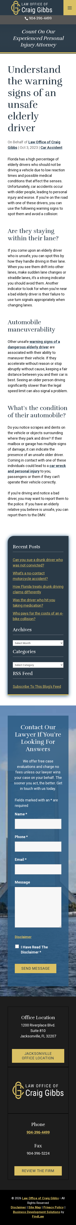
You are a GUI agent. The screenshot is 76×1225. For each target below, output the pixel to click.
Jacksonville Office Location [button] (38, 1055)
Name (21, 814)
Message (22, 882)
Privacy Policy (53, 1207)
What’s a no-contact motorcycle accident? (30, 576)
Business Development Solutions (36, 1212)
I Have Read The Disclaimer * (34, 949)
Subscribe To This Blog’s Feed (37, 686)
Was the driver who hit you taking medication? (34, 603)
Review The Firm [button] (38, 1171)
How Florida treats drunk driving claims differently (38, 589)
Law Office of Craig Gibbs (40, 1198)
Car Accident (51, 147)
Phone (21, 837)
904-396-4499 (40, 18)
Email (21, 859)
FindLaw (38, 1216)
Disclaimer (23, 937)
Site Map (34, 1207)
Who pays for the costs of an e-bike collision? (38, 616)
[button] (69, 7)
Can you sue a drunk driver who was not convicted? (38, 562)
